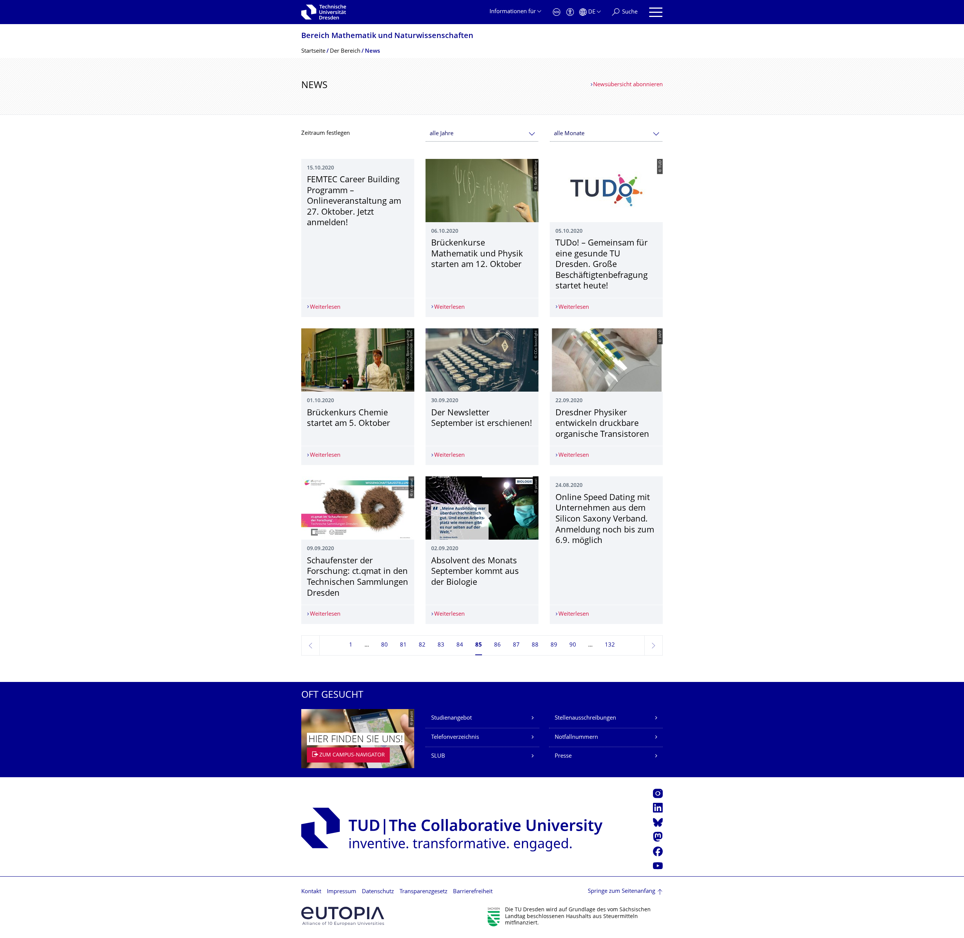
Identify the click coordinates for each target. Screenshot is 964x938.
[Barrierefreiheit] (570, 12)
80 (384, 645)
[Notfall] (556, 12)
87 (516, 645)
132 (610, 645)
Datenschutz (378, 892)
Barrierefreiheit (473, 892)
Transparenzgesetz (423, 892)
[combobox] (482, 134)
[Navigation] (656, 12)
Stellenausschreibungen (585, 718)
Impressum (341, 892)
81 (403, 645)
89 (554, 645)
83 (441, 645)
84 (459, 645)
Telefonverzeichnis (455, 737)
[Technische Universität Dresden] (323, 12)
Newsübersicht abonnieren (628, 85)
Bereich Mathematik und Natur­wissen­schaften (387, 36)
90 (572, 645)
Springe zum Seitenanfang (621, 891)
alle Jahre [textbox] (441, 134)
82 (422, 645)
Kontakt (311, 892)
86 (497, 645)
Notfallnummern (576, 737)
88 (535, 645)
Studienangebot (451, 718)
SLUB (438, 756)
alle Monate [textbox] (569, 134)
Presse (563, 756)
